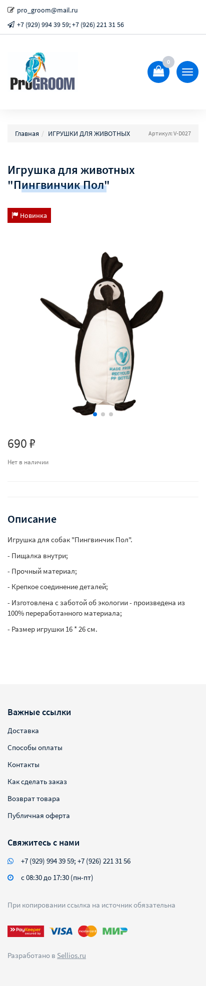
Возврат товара (34, 798)
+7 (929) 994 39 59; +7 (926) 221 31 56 (70, 24)
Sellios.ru (71, 955)
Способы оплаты (35, 747)
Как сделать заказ (37, 781)
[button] (95, 414)
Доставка (23, 730)
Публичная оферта (39, 815)
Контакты (24, 764)
